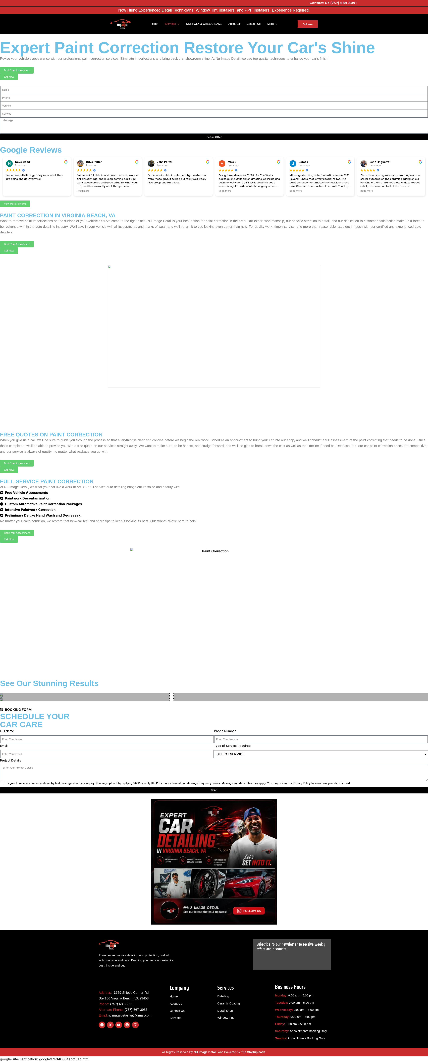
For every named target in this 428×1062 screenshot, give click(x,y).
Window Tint (225, 1017)
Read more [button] (83, 190)
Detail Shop (225, 1010)
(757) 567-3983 (136, 1010)
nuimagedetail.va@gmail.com (129, 1015)
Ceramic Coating (228, 1003)
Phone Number (225, 731)
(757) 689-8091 (121, 1004)
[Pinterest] (127, 1025)
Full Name (7, 731)
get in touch (354, 226)
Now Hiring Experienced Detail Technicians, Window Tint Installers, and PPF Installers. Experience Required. (214, 10)
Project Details (10, 760)
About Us (234, 23)
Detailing (223, 996)
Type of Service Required (232, 745)
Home (154, 23)
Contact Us (254, 23)
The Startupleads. (253, 1052)
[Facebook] (102, 1025)
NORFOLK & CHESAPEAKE (204, 23)
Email (4, 745)
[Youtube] (118, 1025)
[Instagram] (135, 1025)
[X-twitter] (110, 1025)
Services (170, 23)
